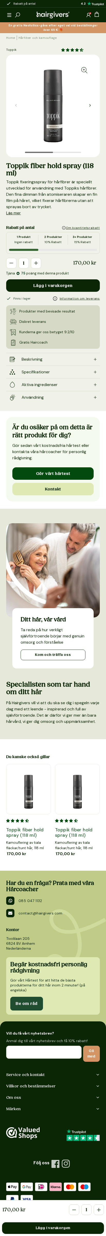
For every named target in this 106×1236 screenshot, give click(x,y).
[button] (9, 15)
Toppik (11, 50)
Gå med (91, 1054)
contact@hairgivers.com (41, 913)
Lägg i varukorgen (53, 285)
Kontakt (53, 489)
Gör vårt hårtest (53, 473)
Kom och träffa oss (53, 654)
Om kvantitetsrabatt (83, 228)
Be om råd (27, 1003)
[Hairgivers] (53, 15)
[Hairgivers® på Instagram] (66, 1164)
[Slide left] (90, 105)
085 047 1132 (30, 900)
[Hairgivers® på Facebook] (55, 1164)
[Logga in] (88, 15)
